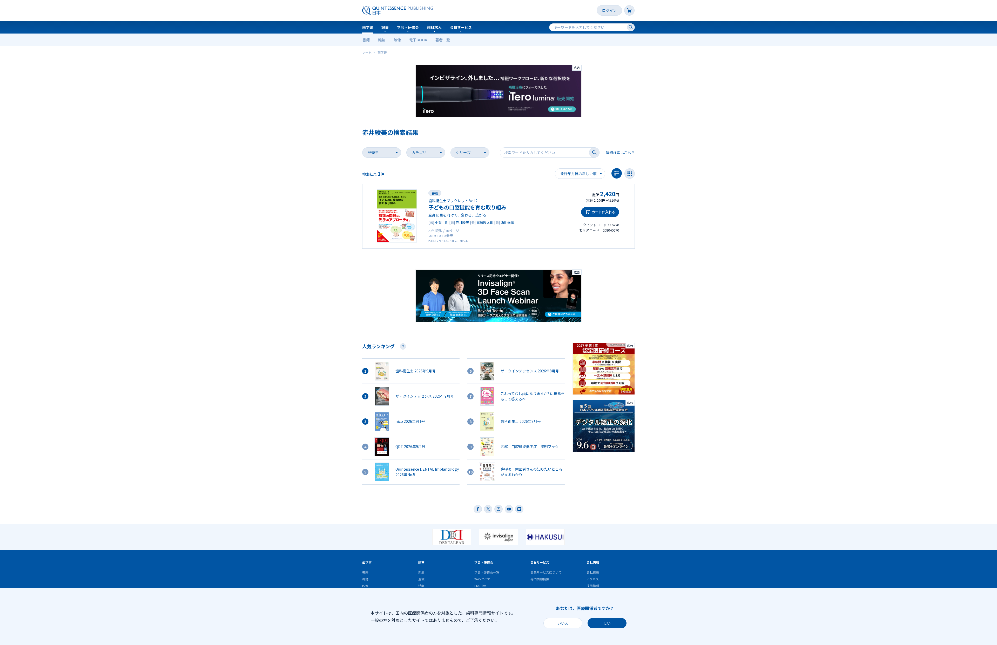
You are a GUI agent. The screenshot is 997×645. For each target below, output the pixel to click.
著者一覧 (442, 39)
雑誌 (381, 39)
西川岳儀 (507, 222)
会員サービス (461, 27)
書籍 (366, 39)
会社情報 (593, 562)
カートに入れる (603, 212)
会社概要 (593, 572)
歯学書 (367, 27)
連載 (421, 579)
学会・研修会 (408, 27)
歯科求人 (434, 27)
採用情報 (593, 585)
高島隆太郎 (484, 222)
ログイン (609, 10)
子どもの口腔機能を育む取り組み (467, 207)
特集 (421, 585)
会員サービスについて (546, 572)
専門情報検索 (539, 579)
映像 (397, 39)
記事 (385, 27)
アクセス (593, 579)
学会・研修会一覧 (486, 572)
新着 (421, 572)
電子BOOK (418, 39)
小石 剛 (441, 222)
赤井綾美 (462, 222)
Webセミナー (483, 579)
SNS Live (480, 585)
